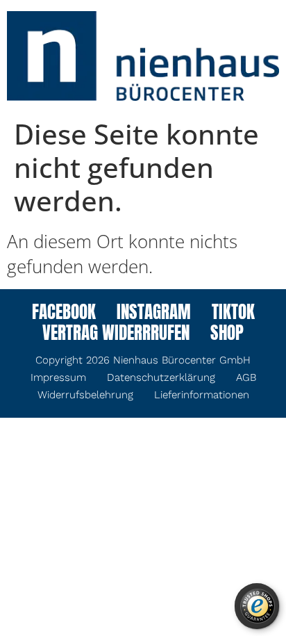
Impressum (58, 377)
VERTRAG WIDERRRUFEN (116, 334)
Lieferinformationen (201, 395)
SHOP (227, 334)
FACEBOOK (64, 313)
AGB (246, 377)
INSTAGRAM (154, 313)
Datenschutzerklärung (161, 377)
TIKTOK (233, 313)
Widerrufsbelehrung (85, 395)
